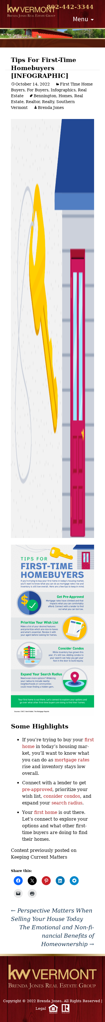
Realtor (33, 101)
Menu (80, 19)
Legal (41, 1008)
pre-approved (37, 789)
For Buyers (37, 90)
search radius (67, 803)
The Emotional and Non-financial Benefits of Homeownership (56, 935)
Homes (65, 96)
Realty (48, 101)
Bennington (45, 96)
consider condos (61, 796)
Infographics (63, 90)
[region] (52, 33)
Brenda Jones (51, 107)
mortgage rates (72, 760)
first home (45, 812)
